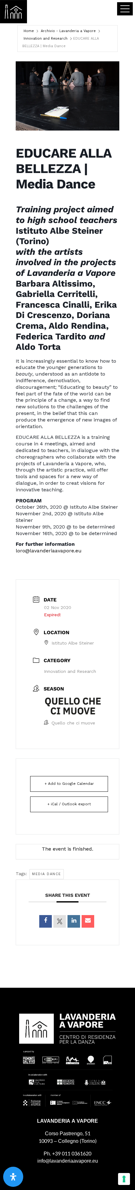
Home (29, 31)
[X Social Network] (59, 921)
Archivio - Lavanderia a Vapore (68, 31)
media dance (46, 874)
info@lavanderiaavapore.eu (67, 1160)
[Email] (88, 921)
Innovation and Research (46, 38)
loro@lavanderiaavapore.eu (49, 551)
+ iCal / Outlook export (69, 804)
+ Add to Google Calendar (69, 783)
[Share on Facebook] (45, 921)
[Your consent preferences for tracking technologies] (124, 1179)
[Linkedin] (74, 921)
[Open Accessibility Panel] (13, 1177)
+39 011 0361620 (71, 1153)
